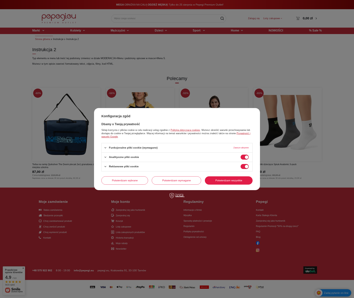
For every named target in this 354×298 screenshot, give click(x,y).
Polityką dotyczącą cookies (185, 129)
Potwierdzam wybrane (125, 180)
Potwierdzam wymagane (176, 180)
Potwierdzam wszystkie (228, 180)
